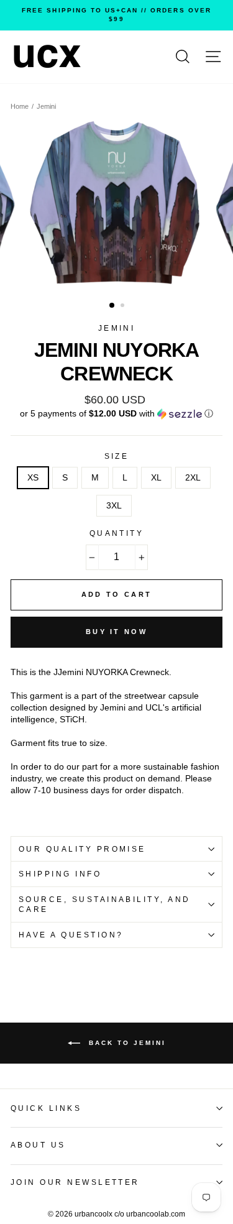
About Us (38, 1145)
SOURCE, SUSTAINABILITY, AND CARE (105, 904)
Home (20, 106)
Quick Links (46, 1108)
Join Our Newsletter (75, 1182)
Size (116, 456)
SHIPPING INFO (60, 874)
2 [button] (124, 306)
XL (156, 477)
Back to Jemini (125, 1042)
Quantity (116, 533)
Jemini (46, 106)
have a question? (71, 935)
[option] (116, 15)
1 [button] (112, 306)
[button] (116, 414)
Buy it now (116, 631)
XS (33, 477)
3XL (114, 505)
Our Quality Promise (82, 849)
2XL (193, 477)
